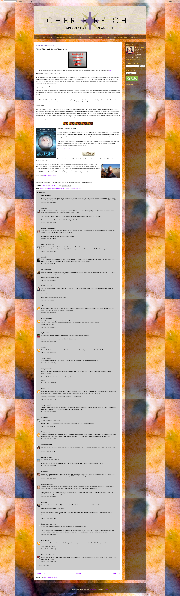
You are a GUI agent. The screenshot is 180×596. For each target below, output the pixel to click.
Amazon (66, 149)
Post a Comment (44, 565)
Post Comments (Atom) (50, 577)
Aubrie (43, 208)
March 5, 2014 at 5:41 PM (48, 451)
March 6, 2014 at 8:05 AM (48, 534)
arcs (46, 188)
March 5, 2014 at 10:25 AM (48, 352)
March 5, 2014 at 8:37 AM (48, 222)
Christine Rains (45, 286)
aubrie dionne (51, 188)
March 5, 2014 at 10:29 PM (48, 518)
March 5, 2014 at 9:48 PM (48, 496)
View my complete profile (133, 59)
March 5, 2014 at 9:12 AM (48, 264)
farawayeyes (44, 457)
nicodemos (93, 589)
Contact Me (134, 37)
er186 (42, 306)
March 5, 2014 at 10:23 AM (48, 341)
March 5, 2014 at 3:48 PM (48, 412)
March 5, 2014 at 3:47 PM (48, 399)
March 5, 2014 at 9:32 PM (48, 478)
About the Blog (47, 37)
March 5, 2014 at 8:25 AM (48, 202)
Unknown (43, 388)
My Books (89, 37)
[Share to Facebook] (69, 186)
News (80, 37)
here (110, 70)
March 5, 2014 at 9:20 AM (48, 280)
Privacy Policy (60, 37)
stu (42, 257)
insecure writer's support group (65, 188)
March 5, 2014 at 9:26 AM (48, 300)
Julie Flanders (45, 269)
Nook (70, 149)
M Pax (43, 417)
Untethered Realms (120, 37)
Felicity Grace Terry (46, 524)
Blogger (106, 589)
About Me (72, 37)
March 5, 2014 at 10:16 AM (48, 327)
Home (37, 37)
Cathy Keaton (45, 484)
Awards (108, 37)
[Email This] (63, 186)
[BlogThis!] (65, 186)
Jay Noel (43, 333)
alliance (42, 188)
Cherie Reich (140, 47)
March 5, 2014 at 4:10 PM (48, 426)
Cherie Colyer (45, 444)
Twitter (54, 175)
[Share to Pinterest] (70, 186)
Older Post (116, 574)
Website (45, 175)
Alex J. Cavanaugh (46, 244)
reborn (76, 188)
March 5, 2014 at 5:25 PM (48, 439)
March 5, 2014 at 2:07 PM (48, 383)
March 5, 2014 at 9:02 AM (48, 238)
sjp (42, 347)
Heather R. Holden (46, 555)
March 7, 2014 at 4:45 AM (48, 549)
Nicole (43, 471)
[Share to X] (67, 186)
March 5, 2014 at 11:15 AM (48, 363)
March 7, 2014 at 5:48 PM (48, 561)
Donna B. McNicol (46, 228)
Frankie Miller (45, 318)
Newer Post (40, 574)
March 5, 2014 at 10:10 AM (48, 312)
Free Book (98, 37)
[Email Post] (59, 185)
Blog (49, 175)
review (80, 188)
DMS (42, 502)
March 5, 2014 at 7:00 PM (48, 466)
